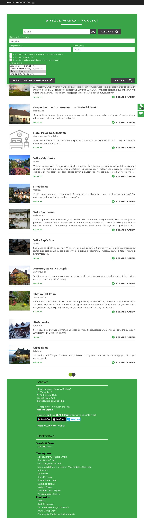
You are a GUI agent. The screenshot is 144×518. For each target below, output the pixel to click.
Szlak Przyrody (45, 477)
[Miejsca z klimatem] (28, 71)
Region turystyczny (19, 37)
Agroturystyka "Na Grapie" (51, 268)
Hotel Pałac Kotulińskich (49, 133)
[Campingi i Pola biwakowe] (28, 66)
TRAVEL (23, 2)
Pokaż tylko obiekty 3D (23, 57)
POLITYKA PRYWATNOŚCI (51, 426)
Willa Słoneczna (43, 212)
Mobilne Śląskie (45, 409)
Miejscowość (16, 46)
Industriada (43, 470)
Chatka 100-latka (44, 294)
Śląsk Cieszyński (45, 504)
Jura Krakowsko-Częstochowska (53, 507)
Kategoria (78, 46)
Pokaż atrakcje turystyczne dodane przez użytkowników (38, 54)
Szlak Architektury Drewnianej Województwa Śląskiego (64, 467)
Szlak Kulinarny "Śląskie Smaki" (52, 457)
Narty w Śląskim (45, 487)
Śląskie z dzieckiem (47, 480)
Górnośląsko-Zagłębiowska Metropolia (56, 514)
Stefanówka (41, 322)
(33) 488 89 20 (47, 398)
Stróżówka (40, 347)
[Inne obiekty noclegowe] (28, 74)
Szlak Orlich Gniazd (47, 460)
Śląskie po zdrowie (47, 484)
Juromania (43, 473)
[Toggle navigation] (33, 2)
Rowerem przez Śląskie (49, 490)
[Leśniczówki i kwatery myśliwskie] (28, 68)
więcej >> (37, 97)
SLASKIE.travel (45, 446)
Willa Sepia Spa (43, 240)
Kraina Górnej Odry (47, 511)
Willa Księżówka (44, 158)
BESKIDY (10, 2)
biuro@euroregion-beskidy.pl (51, 401)
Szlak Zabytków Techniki (49, 463)
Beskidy (41, 500)
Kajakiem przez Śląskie (49, 494)
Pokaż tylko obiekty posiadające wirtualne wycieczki (36, 60)
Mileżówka (40, 186)
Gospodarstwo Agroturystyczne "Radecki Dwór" (65, 107)
